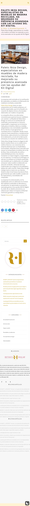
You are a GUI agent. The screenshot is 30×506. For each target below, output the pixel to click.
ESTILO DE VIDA (20, 457)
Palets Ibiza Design (7, 105)
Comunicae (9, 195)
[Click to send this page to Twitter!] (6, 210)
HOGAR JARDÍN (12, 457)
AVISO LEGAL (5, 494)
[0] (1, 93)
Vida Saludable (6, 341)
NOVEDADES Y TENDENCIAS (18, 459)
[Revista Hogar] (11, 3)
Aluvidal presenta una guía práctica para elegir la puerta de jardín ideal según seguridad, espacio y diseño (14, 288)
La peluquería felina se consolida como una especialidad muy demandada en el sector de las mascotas (14, 303)
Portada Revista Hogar (8, 336)
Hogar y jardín (6, 328)
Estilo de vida (6, 324)
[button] (27, 503)
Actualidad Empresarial (17, 28)
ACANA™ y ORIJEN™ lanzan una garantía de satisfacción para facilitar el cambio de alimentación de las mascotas (13, 281)
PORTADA (5, 457)
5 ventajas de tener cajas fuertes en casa (12, 293)
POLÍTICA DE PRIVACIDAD (15, 494)
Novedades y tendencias (9, 332)
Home (5, 28)
